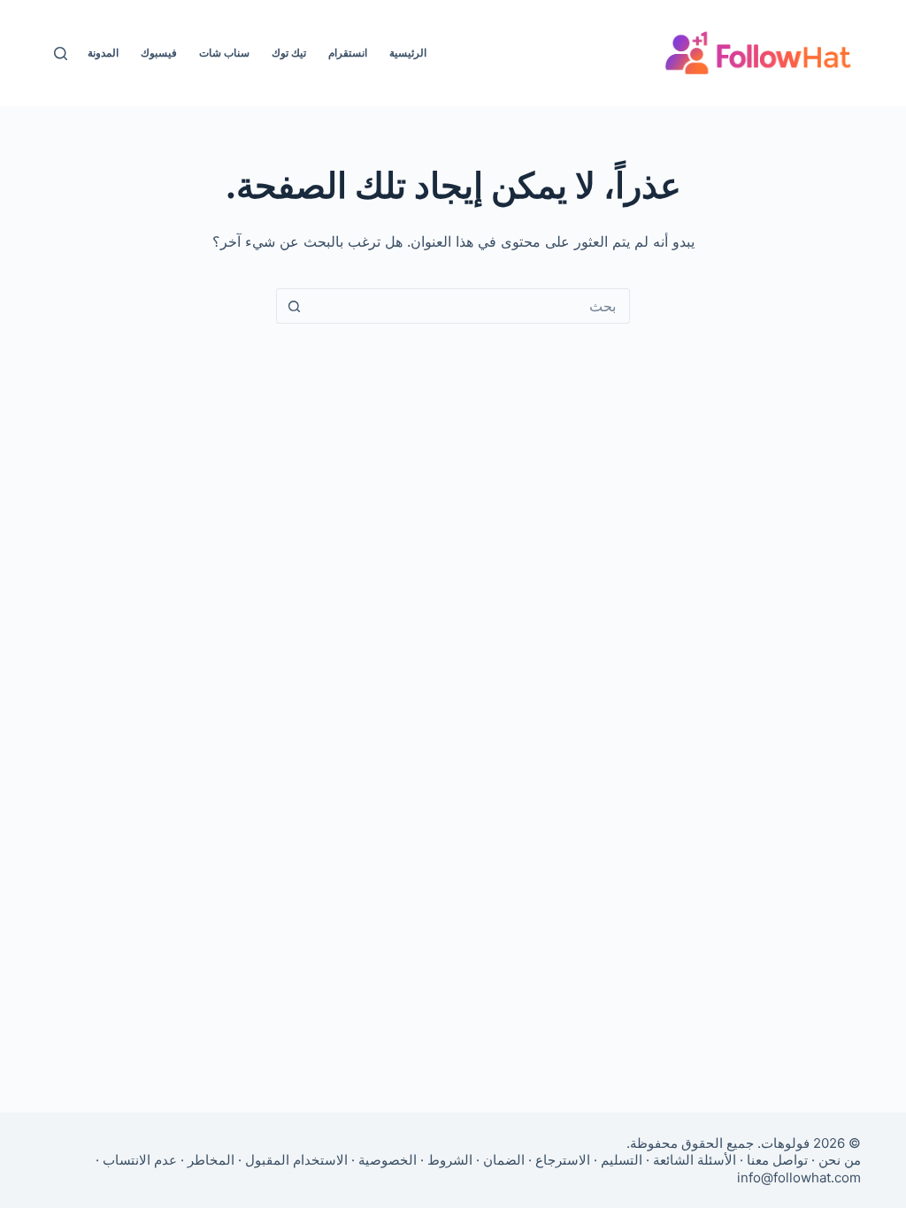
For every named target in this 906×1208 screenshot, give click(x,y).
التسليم (621, 1159)
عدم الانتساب (140, 1159)
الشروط (449, 1159)
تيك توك (289, 52)
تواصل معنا (777, 1159)
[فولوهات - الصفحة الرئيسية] (758, 53)
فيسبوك (159, 52)
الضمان (504, 1159)
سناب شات (224, 52)
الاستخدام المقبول (296, 1159)
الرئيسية (407, 52)
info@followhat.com (799, 1177)
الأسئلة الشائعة (694, 1159)
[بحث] (60, 53)
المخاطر (211, 1159)
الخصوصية (387, 1159)
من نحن (839, 1159)
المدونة (103, 52)
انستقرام (347, 52)
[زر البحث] (294, 306)
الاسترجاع (562, 1159)
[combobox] (470, 306)
